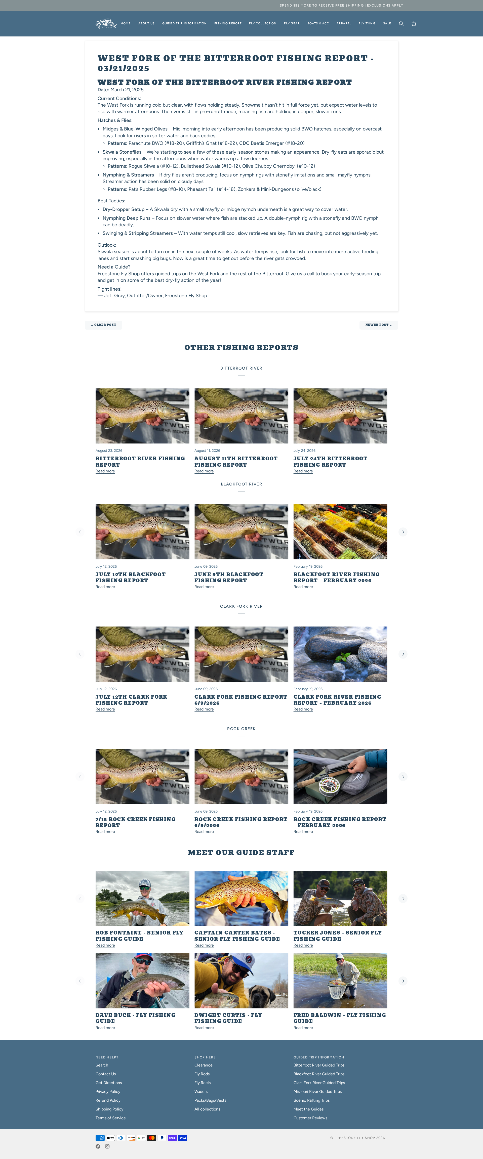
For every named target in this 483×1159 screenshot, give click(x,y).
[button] (146, 23)
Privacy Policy (108, 1091)
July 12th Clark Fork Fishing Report (131, 700)
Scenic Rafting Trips (312, 1100)
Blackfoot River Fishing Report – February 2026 (337, 577)
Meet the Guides (309, 1109)
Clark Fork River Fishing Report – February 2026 (337, 700)
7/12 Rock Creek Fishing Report (136, 822)
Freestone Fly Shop (355, 1138)
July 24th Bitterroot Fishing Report (331, 461)
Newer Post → (379, 325)
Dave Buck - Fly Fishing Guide (135, 1018)
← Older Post (103, 325)
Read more (105, 471)
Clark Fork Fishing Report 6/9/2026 (240, 700)
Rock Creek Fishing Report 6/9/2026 (241, 822)
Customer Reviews (310, 1118)
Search (102, 1065)
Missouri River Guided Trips (318, 1091)
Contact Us (106, 1074)
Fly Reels (202, 1082)
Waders (201, 1091)
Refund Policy (108, 1100)
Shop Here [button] (205, 1057)
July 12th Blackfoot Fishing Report (131, 577)
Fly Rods (202, 1074)
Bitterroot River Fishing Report (140, 461)
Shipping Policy (109, 1109)
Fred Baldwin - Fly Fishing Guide (340, 1018)
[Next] (403, 532)
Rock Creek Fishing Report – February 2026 (340, 822)
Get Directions (109, 1082)
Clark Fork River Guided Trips (319, 1082)
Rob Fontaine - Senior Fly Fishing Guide (140, 936)
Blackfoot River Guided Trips (319, 1074)
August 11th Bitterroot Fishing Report (236, 461)
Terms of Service (111, 1118)
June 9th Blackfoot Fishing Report (229, 577)
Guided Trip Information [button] (319, 1057)
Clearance (203, 1065)
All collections (207, 1109)
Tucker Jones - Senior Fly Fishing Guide (338, 936)
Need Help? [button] (107, 1057)
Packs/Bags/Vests (210, 1100)
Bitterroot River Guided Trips (319, 1065)
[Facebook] (98, 1146)
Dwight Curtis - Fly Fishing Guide (228, 1018)
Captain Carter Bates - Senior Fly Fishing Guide (237, 936)
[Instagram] (107, 1146)
